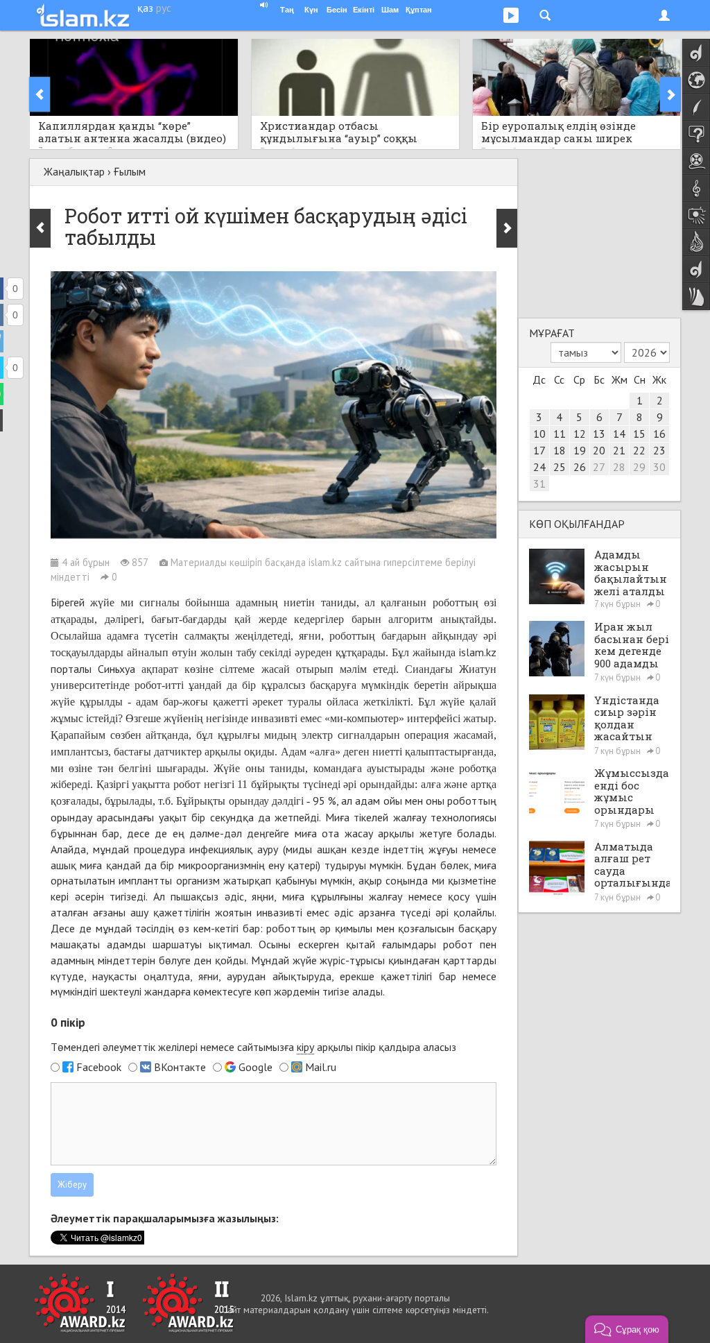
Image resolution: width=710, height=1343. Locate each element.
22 (639, 450)
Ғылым (130, 171)
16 (659, 433)
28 (619, 467)
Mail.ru (320, 1066)
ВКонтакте (180, 1066)
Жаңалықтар (74, 171)
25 (559, 467)
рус (163, 8)
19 (579, 450)
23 (659, 450)
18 (559, 450)
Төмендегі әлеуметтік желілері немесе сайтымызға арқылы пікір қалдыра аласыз (253, 1047)
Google (255, 1066)
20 (599, 450)
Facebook (98, 1066)
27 (599, 467)
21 (619, 450)
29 (639, 467)
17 (539, 450)
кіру (305, 1047)
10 (539, 433)
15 (639, 433)
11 (559, 433)
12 (579, 433)
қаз (145, 8)
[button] (626, 1329)
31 (539, 483)
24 (539, 467)
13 (599, 433)
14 (619, 433)
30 (659, 467)
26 (579, 467)
